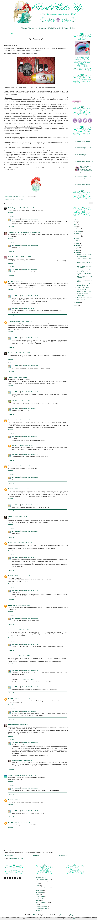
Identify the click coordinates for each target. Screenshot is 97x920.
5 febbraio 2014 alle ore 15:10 (23, 401)
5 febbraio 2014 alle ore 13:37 (30, 337)
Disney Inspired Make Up (43, 879)
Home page (36, 855)
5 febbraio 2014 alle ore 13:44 (30, 436)
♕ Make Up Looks (54, 28)
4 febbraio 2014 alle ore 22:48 (32, 232)
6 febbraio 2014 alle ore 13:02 (30, 687)
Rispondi (10, 212)
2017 (75, 219)
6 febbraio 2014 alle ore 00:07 (20, 724)
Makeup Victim (12, 542)
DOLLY (10, 724)
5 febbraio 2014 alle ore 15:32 (30, 590)
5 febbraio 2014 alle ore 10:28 (22, 488)
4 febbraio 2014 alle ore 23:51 (22, 353)
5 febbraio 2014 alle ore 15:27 (30, 408)
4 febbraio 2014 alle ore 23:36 (24, 321)
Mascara (21, 199)
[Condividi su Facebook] (33, 196)
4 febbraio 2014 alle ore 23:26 (22, 281)
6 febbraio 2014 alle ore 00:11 (30, 711)
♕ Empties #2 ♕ (79, 295)
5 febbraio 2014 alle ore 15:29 (30, 454)
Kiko (14, 199)
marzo (77, 250)
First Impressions (40, 881)
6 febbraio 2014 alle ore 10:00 (28, 775)
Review (38, 900)
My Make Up (39, 892)
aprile (77, 247)
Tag (37, 904)
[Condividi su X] (32, 196)
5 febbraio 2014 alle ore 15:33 (30, 618)
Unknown (10, 281)
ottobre (78, 233)
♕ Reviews (65, 28)
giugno (78, 243)
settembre (78, 236)
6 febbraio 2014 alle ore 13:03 (30, 788)
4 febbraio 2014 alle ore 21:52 (30, 219)
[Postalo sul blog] (30, 196)
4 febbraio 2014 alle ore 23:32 (30, 245)
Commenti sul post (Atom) (16, 858)
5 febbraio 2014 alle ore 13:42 (30, 392)
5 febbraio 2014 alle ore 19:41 (22, 629)
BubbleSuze (11, 257)
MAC (37, 886)
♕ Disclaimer (43, 28)
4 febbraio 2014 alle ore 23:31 (30, 269)
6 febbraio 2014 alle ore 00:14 (30, 742)
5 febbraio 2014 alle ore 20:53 (22, 656)
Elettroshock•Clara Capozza (16, 232)
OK (74, 919)
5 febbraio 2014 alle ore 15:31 (30, 557)
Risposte (12, 216)
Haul (37, 884)
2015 (75, 224)
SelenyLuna (11, 605)
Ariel (61, 915)
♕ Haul (72, 28)
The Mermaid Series (41, 906)
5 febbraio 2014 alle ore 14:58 (26, 445)
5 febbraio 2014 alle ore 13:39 (30, 365)
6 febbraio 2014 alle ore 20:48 (22, 799)
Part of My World (40, 898)
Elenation (10, 353)
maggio (78, 245)
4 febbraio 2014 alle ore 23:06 (23, 257)
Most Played (39, 890)
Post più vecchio (63, 855)
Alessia (10, 516)
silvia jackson (12, 321)
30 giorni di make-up (13, 775)
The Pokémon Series (41, 908)
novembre (78, 231)
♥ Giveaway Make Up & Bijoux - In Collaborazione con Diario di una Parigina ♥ (86, 169)
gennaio (78, 302)
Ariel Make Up (16, 219)
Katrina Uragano (12, 208)
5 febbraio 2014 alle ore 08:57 (22, 466)
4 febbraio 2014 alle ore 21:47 (26, 208)
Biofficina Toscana (41, 877)
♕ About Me (32, 28)
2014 (75, 226)
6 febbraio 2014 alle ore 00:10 (30, 670)
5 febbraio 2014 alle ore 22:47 (22, 698)
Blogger (72, 915)
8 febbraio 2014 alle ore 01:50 (24, 760)
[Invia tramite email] (29, 196)
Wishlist (38, 910)
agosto (78, 238)
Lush (17, 199)
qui (34, 87)
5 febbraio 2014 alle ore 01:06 (22, 420)
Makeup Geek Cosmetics (42, 888)
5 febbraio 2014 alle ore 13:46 (30, 505)
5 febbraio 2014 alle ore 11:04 (20, 516)
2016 (75, 222)
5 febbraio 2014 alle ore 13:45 (30, 477)
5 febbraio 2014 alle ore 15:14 (22, 575)
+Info (69, 919)
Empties (10, 199)
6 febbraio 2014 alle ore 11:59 (25, 679)
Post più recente (9, 855)
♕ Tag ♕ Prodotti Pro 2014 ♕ (83, 274)
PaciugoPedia (40, 896)
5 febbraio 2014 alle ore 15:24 (23, 605)
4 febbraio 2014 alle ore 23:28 (30, 295)
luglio (77, 240)
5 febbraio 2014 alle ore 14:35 (25, 542)
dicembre (78, 229)
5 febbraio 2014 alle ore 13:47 (30, 531)
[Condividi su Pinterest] (35, 196)
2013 (75, 305)
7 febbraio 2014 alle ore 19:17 (22, 822)
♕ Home (24, 28)
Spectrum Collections (42, 902)
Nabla (37, 894)
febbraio (78, 252)
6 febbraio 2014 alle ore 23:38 (30, 810)
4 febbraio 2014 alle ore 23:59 (19, 377)
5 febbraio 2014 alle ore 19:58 (30, 644)
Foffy (9, 377)
